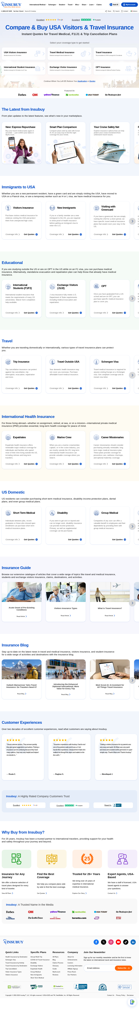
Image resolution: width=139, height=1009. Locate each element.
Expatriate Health (36, 969)
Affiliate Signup (73, 969)
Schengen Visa (10, 960)
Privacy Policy (120, 995)
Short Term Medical (37, 977)
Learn (91, 5)
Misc (77, 5)
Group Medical (36, 972)
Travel (70, 5)
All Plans (55, 957)
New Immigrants (36, 975)
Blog (54, 960)
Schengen (52, 5)
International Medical (37, 5)
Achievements (72, 960)
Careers (70, 963)
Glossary (56, 966)
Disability (34, 963)
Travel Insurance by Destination (16, 966)
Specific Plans (38, 952)
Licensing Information (75, 966)
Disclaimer (130, 995)
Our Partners (72, 974)
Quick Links (12, 952)
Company (73, 952)
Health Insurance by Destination (16, 957)
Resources (58, 952)
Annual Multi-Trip (36, 957)
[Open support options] (132, 1002)
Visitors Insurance (11, 974)
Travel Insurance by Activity (14, 963)
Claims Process (58, 963)
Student (62, 5)
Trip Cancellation (11, 969)
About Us (71, 957)
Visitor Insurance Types (13, 972)
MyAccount (56, 972)
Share (84, 5)
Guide (55, 969)
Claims (99, 5)
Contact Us (110, 995)
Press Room (72, 972)
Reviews (55, 974)
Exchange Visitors (37, 966)
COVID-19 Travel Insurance (40, 960)
